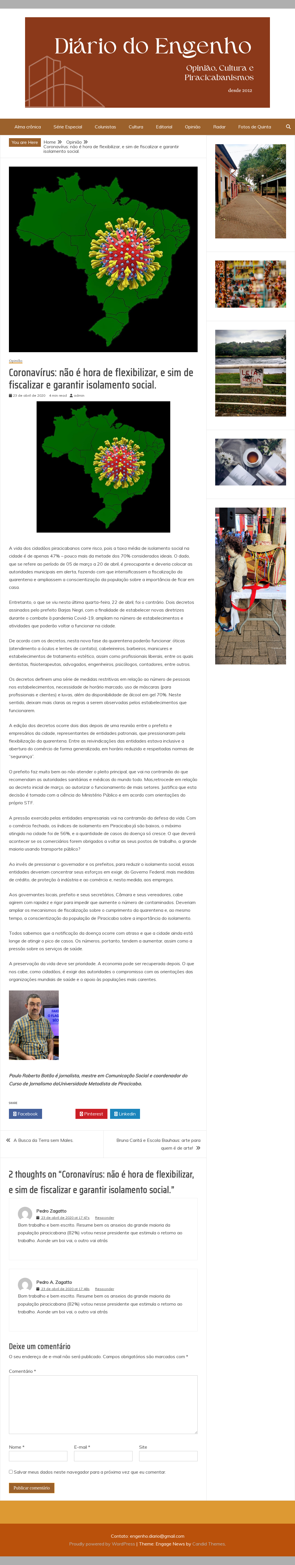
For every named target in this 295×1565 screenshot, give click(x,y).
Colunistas (105, 127)
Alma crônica (27, 127)
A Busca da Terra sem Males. (43, 1140)
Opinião (193, 127)
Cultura (136, 127)
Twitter (60, 1114)
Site (143, 1447)
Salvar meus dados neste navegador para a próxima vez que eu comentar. (90, 1472)
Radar (219, 127)
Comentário (22, 1371)
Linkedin (127, 1114)
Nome (16, 1447)
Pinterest (93, 1114)
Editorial (164, 127)
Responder (104, 1217)
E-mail (82, 1447)
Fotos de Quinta (254, 127)
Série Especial (68, 127)
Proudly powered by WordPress (102, 1544)
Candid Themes (208, 1544)
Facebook (27, 1114)
